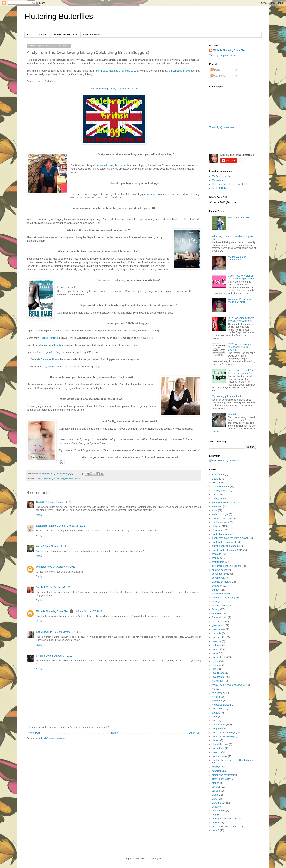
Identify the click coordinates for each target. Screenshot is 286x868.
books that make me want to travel (230, 538)
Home (30, 34)
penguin (216, 728)
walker (215, 822)
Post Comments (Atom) (53, 738)
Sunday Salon (219, 490)
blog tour (216, 526)
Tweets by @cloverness (221, 127)
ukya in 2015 (219, 802)
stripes (215, 783)
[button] (114, 462)
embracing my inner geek (225, 597)
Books (39, 478)
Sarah (39, 587)
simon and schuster (222, 775)
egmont (216, 589)
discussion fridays (221, 581)
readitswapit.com (160, 194)
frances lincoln (219, 617)
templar (216, 787)
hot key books (219, 657)
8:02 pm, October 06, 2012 (61, 567)
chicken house (219, 570)
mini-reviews (218, 693)
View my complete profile (222, 55)
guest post (217, 625)
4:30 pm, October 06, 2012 (55, 546)
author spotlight (220, 514)
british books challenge (224, 546)
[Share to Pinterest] (102, 474)
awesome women (221, 518)
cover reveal (218, 577)
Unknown (41, 567)
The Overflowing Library (102, 88)
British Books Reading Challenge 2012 (114, 70)
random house (219, 756)
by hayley (217, 558)
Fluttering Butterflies (58, 16)
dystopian (217, 585)
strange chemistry (221, 779)
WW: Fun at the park (238, 217)
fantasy (216, 609)
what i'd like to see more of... (227, 826)
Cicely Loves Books (51, 366)
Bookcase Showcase (183, 70)
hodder (216, 649)
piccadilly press (220, 744)
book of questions (221, 534)
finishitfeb (217, 613)
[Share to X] (95, 474)
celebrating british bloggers (55, 478)
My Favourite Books (48, 359)
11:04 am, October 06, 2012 (59, 502)
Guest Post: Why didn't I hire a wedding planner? (241, 277)
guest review (218, 629)
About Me (43, 34)
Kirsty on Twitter (129, 88)
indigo (215, 661)
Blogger (157, 858)
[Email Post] (80, 473)
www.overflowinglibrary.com (111, 165)
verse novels (218, 810)
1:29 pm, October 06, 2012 (71, 525)
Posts (217, 69)
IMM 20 (232, 414)
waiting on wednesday (224, 818)
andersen (217, 506)
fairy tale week (219, 605)
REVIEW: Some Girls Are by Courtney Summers (241, 319)
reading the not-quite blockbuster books (233, 760)
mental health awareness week (228, 685)
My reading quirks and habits (227, 396)
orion (215, 716)
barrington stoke (220, 522)
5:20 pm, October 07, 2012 (58, 655)
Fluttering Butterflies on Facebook (229, 184)
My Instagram (219, 180)
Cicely (39, 655)
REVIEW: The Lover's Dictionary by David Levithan (239, 347)
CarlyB (40, 502)
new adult (217, 700)
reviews (216, 767)
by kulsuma (218, 562)
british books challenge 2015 (227, 550)
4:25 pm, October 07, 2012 (67, 632)
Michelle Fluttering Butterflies (52, 611)
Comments (220, 76)
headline (216, 641)
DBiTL (215, 482)
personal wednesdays (223, 732)
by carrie (216, 554)
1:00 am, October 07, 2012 (58, 587)
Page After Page (52, 352)
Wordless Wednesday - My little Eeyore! (240, 300)
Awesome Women (92, 34)
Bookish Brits (219, 188)
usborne (216, 806)
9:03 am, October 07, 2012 (88, 611)
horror (215, 653)
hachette (216, 633)
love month (218, 677)
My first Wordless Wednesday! (237, 258)
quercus (216, 752)
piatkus (216, 740)
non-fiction (217, 708)
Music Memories (220, 486)
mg (213, 688)
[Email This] (87, 474)
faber (215, 601)
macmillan (217, 680)
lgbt (214, 669)
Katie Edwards (44, 632)
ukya (214, 798)
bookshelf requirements (224, 542)
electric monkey (220, 593)
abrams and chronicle (223, 502)
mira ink (216, 696)
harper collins (219, 637)
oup (214, 720)
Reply (39, 515)
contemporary (219, 574)
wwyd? (215, 830)
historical (217, 645)
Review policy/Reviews (66, 34)
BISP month (218, 474)
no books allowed (221, 704)
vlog (214, 814)
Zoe (38, 546)
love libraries (219, 673)
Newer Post (34, 732)
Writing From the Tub (51, 345)
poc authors (218, 748)
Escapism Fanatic (46, 525)
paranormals (218, 724)
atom (214, 510)
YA (80, 478)
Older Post (194, 732)
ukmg (215, 794)
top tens (216, 790)
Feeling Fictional (49, 337)
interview (73, 478)
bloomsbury (218, 530)
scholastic (217, 771)
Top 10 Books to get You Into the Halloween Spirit (241, 371)
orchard (216, 712)
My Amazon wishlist (222, 176)
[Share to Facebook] (98, 474)
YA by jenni (218, 498)
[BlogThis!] (91, 474)
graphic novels (220, 621)
